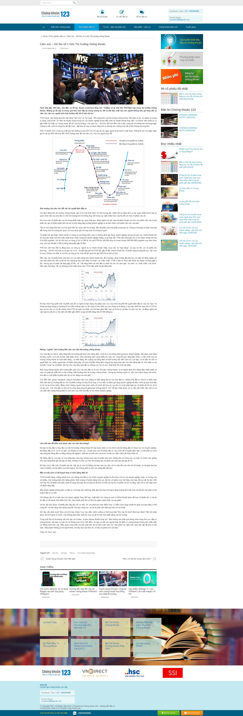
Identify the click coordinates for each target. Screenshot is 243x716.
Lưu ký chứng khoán (143, 644)
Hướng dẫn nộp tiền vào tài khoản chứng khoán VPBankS (83, 590)
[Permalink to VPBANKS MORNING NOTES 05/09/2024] (169, 132)
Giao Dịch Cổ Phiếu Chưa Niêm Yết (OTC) (83, 646)
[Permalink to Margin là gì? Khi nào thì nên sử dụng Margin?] (169, 153)
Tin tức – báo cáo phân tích (114, 27)
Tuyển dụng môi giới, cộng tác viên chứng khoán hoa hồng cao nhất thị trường (113, 591)
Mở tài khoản (102, 17)
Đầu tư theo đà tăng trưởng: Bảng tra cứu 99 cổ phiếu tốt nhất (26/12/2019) (190, 96)
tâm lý (72, 553)
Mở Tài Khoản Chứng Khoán (112, 623)
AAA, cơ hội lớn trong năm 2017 (137, 559)
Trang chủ (43, 27)
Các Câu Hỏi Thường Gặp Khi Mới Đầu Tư (82, 625)
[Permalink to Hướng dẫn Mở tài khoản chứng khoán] (169, 206)
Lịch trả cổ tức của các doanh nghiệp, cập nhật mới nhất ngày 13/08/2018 (190, 230)
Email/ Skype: (180, 18)
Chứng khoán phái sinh (168, 27)
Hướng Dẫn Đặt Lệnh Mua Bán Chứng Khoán (144, 625)
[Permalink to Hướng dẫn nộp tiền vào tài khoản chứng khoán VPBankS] (83, 586)
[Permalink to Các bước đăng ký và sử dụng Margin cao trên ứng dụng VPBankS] (54, 586)
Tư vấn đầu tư (122, 17)
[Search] (74, 3)
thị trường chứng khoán (86, 553)
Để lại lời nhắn (193, 713)
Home (45, 36)
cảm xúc (55, 553)
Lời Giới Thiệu (50, 622)
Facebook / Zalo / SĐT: (184, 11)
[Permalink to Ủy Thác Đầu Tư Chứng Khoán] (169, 192)
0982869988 (84, 713)
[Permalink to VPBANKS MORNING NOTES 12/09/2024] (169, 119)
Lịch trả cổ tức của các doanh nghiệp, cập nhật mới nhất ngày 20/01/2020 (190, 243)
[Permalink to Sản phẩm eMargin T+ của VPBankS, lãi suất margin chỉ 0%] (143, 586)
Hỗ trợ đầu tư (141, 17)
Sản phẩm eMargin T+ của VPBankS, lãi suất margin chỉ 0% (142, 591)
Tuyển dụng (190, 27)
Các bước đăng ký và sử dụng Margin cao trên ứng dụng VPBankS (54, 591)
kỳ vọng (64, 553)
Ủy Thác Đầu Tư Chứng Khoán (51, 644)
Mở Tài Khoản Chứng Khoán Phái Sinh (114, 646)
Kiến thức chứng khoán (60, 27)
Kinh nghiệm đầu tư (87, 27)
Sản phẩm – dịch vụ (142, 27)
